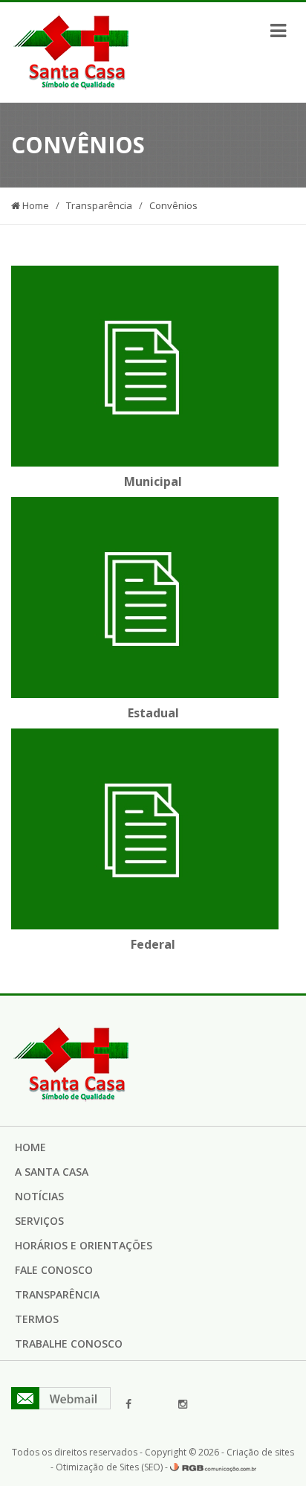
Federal (153, 944)
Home (34, 205)
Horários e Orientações (83, 1245)
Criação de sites (260, 1452)
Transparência (99, 205)
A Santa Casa (51, 1172)
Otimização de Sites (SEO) (109, 1467)
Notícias (39, 1196)
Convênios (173, 205)
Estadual (153, 713)
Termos (37, 1319)
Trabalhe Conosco (69, 1343)
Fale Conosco (54, 1270)
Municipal (153, 481)
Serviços (39, 1221)
